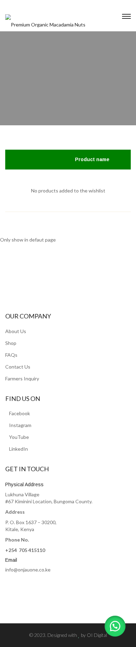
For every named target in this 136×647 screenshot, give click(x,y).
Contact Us (17, 367)
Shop (10, 343)
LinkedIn (18, 449)
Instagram (20, 425)
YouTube (19, 437)
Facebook (19, 413)
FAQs (11, 355)
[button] (115, 626)
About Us (15, 331)
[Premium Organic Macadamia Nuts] (45, 20)
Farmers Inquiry (22, 378)
